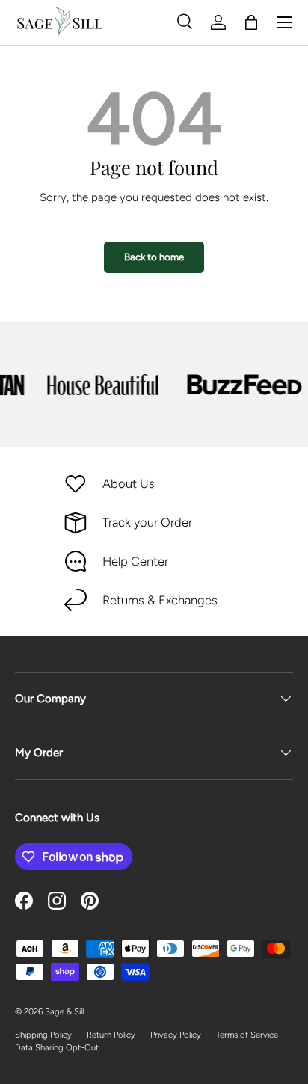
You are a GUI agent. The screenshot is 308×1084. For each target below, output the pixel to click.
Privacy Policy (175, 1034)
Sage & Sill (64, 1011)
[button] (251, 22)
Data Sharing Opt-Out (57, 1047)
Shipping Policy (43, 1034)
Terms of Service (247, 1034)
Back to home (154, 257)
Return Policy (111, 1034)
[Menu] (284, 22)
